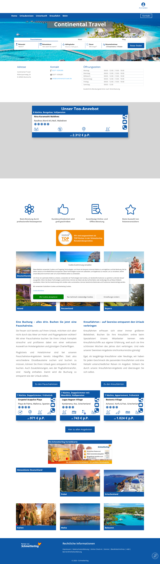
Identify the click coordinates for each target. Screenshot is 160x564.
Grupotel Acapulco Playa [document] (30, 400)
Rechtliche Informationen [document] (79, 543)
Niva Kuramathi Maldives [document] (46, 117)
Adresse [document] (21, 67)
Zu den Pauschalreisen (46, 384)
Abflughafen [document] (69, 44)
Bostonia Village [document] (114, 400)
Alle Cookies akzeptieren (48, 297)
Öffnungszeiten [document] (92, 67)
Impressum (67, 549)
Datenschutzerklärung (81, 549)
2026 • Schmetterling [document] (80, 561)
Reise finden (136, 45)
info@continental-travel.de (62, 78)
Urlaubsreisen (27, 15)
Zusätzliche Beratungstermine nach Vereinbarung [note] (101, 89)
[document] (80, 24)
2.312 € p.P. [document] (81, 135)
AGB (128, 549)
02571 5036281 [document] (57, 74)
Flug (124, 39)
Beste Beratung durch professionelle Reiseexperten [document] (29, 220)
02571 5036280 (57, 70)
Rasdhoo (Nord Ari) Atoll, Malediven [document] (50, 121)
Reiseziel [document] (21, 44)
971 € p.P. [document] (37, 418)
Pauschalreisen (36, 39)
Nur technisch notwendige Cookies (80, 297)
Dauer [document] (91, 44)
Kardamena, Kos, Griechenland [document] (76, 404)
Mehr (65, 15)
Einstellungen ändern (112, 297)
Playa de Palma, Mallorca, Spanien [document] (34, 404)
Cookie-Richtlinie (38, 291)
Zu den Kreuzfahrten (114, 384)
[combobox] (28, 47)
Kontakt (146, 15)
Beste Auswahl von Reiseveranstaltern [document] (130, 220)
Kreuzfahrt (55, 15)
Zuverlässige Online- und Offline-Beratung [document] (97, 220)
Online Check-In (96, 549)
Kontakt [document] (54, 67)
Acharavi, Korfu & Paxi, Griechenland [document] (123, 404)
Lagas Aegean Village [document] (72, 400)
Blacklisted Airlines (118, 549)
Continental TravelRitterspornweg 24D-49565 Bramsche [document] (24, 74)
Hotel (80, 39)
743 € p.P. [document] (81, 418)
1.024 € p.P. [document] (125, 418)
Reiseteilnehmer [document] (111, 44)
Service (106, 549)
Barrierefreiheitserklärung (72, 552)
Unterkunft (41, 15)
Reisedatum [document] (46, 44)
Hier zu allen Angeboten (80, 429)
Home (14, 15)
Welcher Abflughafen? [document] (72, 47)
